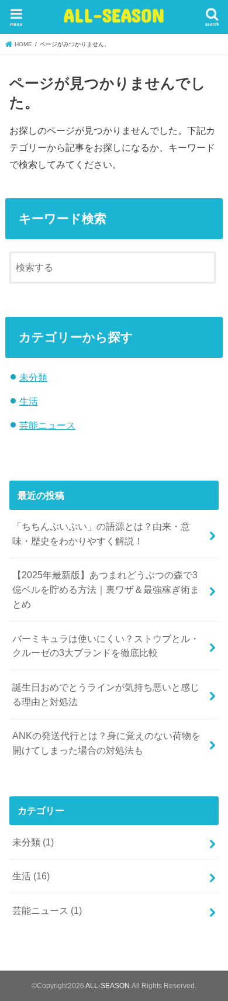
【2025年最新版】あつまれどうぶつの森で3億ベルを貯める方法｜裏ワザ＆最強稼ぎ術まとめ (105, 589)
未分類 (33, 377)
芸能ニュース (47, 425)
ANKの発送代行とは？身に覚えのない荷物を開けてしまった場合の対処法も (106, 742)
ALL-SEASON (114, 15)
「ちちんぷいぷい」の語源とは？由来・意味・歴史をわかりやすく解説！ (101, 533)
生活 (28, 401)
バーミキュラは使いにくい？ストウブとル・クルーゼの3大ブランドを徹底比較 (105, 645)
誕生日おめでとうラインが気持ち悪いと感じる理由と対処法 (105, 694)
